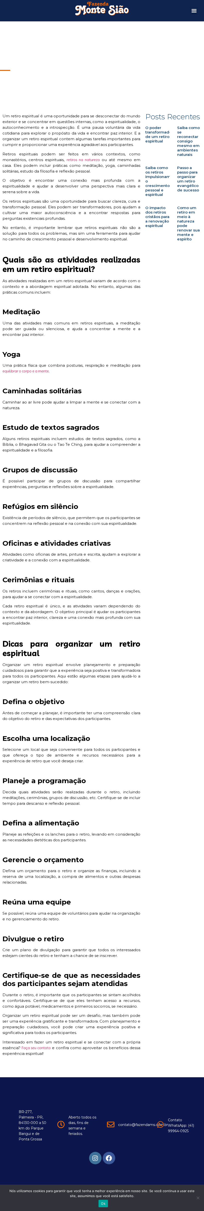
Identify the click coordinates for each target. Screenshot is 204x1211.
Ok (103, 1204)
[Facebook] (109, 1158)
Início (4, 49)
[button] (194, 11)
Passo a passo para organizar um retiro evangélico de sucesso (188, 178)
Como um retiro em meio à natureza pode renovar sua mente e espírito (188, 223)
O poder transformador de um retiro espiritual (159, 134)
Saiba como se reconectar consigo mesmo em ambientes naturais (188, 141)
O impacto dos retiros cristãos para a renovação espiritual (157, 216)
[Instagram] (95, 1158)
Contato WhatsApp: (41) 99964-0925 (181, 1125)
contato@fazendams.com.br (143, 1124)
